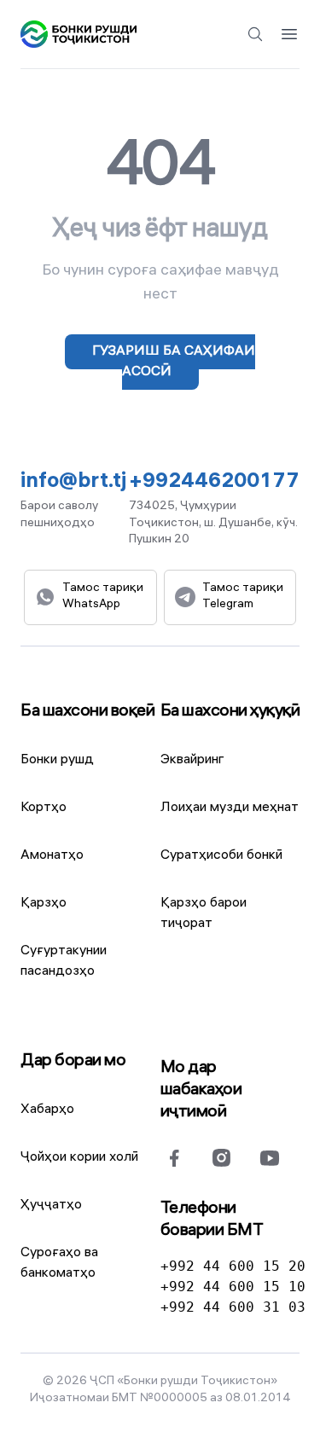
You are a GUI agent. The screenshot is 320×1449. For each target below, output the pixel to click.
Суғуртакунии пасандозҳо (63, 961)
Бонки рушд (57, 760)
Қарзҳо (43, 903)
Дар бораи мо (72, 1061)
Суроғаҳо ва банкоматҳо (59, 1263)
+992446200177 (214, 483)
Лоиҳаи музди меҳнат (229, 808)
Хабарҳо (47, 1110)
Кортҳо (43, 808)
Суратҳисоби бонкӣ (221, 856)
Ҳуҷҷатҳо (51, 1205)
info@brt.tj (73, 483)
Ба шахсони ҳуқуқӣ (230, 712)
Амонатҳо (52, 856)
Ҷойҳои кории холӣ (79, 1158)
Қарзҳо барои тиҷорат (203, 913)
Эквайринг (192, 760)
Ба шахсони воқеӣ (87, 712)
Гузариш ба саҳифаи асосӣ (173, 362)
